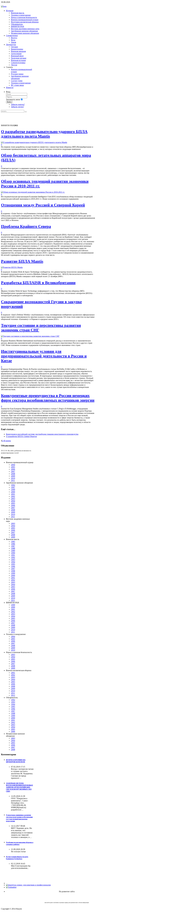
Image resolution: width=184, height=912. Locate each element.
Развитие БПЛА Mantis (22, 261)
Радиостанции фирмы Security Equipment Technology (17, 858)
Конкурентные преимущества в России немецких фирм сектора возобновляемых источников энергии (47, 397)
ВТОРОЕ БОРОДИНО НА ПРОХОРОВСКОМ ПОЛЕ (15, 761)
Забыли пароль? (18, 104)
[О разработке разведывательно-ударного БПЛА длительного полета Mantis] (34, 142)
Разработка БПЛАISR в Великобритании (38, 282)
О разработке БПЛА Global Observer (21, 436)
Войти (9, 102)
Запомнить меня (13, 99)
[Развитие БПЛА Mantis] (12, 267)
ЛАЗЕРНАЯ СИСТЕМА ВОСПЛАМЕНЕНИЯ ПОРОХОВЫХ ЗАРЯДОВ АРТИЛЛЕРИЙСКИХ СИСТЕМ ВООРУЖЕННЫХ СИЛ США (19, 787)
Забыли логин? (17, 107)
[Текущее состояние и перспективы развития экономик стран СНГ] (30, 336)
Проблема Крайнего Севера (26, 226)
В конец (7, 441)
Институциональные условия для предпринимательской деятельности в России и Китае (44, 356)
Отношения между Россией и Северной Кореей (43, 205)
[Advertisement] (46, 118)
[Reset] (26, 111)
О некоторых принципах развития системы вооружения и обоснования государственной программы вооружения (19, 818)
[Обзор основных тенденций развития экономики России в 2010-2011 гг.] (33, 192)
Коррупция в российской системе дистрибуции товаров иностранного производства (42, 434)
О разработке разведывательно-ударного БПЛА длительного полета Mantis (44, 133)
